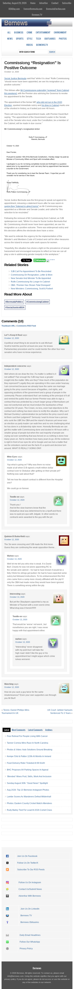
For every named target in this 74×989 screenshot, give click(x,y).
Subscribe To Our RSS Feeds (31, 869)
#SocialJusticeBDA (14, 307)
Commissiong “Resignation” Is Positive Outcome (32, 65)
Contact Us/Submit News (30, 889)
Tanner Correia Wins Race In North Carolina (27, 743)
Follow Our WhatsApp (30, 942)
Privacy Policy (26, 948)
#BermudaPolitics (14, 302)
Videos (29, 44)
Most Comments (18, 729)
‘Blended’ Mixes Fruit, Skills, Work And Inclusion (29, 776)
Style (30, 38)
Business (18, 32)
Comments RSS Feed (26, 326)
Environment (60, 32)
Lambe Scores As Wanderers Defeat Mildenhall (29, 796)
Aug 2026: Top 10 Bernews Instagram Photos (28, 790)
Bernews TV (26, 915)
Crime (29, 32)
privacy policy (10, 979)
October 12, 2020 (11, 338)
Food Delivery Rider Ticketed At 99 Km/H (26, 763)
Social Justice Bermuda (15, 78)
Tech (38, 38)
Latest (6, 729)
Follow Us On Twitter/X (27, 863)
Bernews (37, 968)
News (10, 38)
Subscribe (66, 3)
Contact (54, 3)
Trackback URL (8, 326)
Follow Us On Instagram (30, 882)
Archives (48, 729)
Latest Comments (35, 729)
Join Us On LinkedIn (29, 909)
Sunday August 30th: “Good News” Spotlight (27, 783)
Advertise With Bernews (30, 896)
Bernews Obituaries (29, 922)
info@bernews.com (15, 976)
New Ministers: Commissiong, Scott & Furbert (32, 288)
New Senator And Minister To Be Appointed (31, 278)
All (9, 32)
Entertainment (43, 32)
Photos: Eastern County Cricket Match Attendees (29, 803)
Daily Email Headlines (30, 935)
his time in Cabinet (50, 105)
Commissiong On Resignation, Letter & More (31, 275)
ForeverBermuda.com (33, 8)
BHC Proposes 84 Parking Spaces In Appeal (27, 770)
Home (32, 3)
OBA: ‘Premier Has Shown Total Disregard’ (31, 285)
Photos (63, 38)
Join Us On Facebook (27, 856)
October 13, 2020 (14, 559)
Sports (19, 38)
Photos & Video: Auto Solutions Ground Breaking (29, 749)
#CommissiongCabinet (37, 302)
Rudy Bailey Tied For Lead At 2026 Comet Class (29, 810)
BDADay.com (14, 8)
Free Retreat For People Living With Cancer (27, 736)
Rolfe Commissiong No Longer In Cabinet (30, 282)
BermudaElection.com (55, 8)
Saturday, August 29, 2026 (15, 3)
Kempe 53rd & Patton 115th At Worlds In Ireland (29, 756)
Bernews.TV (37, 14)
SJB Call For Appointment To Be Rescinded (31, 271)
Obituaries (49, 38)
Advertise (43, 3)
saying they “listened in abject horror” (21, 206)
